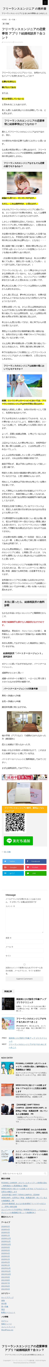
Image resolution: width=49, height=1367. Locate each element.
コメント (10, 906)
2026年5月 (5, 1226)
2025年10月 (6, 1244)
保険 (3, 1301)
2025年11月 (6, 1241)
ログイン (4, 1321)
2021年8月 (5, 1280)
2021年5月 (5, 1289)
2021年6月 (5, 1286)
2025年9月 (5, 1247)
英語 (3, 1309)
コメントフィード (8, 1327)
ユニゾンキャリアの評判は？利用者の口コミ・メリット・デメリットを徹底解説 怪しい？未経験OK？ (32, 1154)
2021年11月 (6, 1271)
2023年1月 (5, 1265)
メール (9, 947)
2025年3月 (5, 1256)
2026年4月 (5, 1229)
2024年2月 (5, 1262)
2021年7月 (5, 1283)
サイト (8, 956)
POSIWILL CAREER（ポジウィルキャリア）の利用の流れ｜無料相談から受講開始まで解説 (32, 1066)
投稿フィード (6, 1324)
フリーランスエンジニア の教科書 (24, 8)
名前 (8, 938)
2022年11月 (6, 1268)
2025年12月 (6, 1238)
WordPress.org (7, 1330)
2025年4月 (5, 1253)
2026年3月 (5, 1232)
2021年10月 (6, 1274)
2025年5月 (5, 1250)
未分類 (4, 1304)
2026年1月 (5, 1235)
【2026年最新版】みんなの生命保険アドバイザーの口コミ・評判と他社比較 (32, 1132)
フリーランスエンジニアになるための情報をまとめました (24, 1355)
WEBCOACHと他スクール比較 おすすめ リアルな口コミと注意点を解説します (31, 1088)
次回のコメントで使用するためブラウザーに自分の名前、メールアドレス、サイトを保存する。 (24, 971)
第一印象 (7, 852)
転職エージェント (8, 1312)
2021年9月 (5, 1277)
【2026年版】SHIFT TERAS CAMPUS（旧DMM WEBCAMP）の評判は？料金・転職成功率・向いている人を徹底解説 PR (24, 1198)
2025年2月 (5, 1259)
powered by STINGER (28, 1363)
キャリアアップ (7, 1298)
